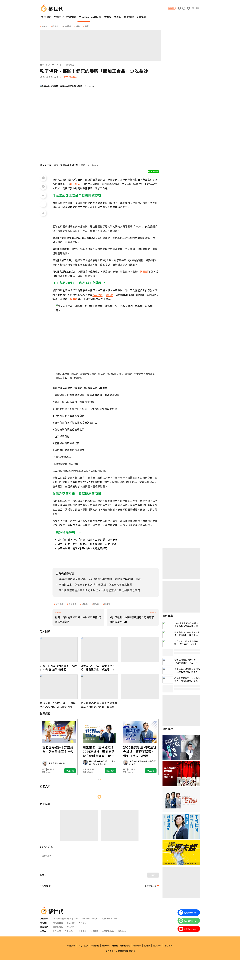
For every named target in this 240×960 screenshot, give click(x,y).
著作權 (115, 945)
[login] (193, 8)
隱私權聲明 (125, 945)
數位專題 (129, 17)
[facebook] (179, 8)
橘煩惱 (107, 17)
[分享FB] (43, 178)
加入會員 (57, 931)
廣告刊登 (71, 922)
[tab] (98, 779)
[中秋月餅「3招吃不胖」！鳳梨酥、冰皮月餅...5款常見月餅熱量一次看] (59, 686)
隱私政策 (122, 931)
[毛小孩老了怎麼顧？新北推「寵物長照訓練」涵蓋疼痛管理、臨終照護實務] (167, 670)
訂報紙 (147, 945)
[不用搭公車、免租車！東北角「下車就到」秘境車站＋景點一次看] (167, 634)
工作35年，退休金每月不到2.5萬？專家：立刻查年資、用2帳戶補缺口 (186, 643)
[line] (184, 8)
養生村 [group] (45, 26)
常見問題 (94, 931)
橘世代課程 (58, 926)
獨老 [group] (87, 26)
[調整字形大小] (43, 213)
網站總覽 (168, 945)
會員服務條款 (108, 931)
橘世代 (43, 64)
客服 (86, 945)
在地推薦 (71, 17)
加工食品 (59, 604)
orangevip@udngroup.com (65, 918)
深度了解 (70, 770)
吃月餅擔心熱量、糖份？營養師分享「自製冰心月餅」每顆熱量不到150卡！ (99, 704)
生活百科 (84, 17)
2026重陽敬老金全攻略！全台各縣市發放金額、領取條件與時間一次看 (187, 625)
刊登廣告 (71, 945)
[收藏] (43, 204)
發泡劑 (96, 604)
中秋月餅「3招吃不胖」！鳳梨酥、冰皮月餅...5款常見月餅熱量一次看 (58, 704)
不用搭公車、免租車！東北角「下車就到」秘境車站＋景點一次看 (187, 634)
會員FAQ (70, 926)
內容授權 (82, 922)
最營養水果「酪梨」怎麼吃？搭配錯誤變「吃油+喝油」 (88, 544)
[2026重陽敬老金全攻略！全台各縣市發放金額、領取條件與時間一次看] (167, 625)
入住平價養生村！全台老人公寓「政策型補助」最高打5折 (187, 679)
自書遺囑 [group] (67, 26)
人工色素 (73, 604)
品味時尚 (96, 17)
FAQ (80, 945)
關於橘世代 (58, 922)
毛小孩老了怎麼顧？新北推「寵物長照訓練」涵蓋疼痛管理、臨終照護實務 (187, 670)
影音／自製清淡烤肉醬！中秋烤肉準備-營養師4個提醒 (58, 667)
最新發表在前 (151, 885)
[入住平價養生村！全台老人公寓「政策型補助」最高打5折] (167, 679)
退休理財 (46, 17)
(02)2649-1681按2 (90, 918)
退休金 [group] (55, 26)
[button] (197, 8)
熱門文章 (167, 615)
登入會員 (69, 931)
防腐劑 (107, 604)
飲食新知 (70, 64)
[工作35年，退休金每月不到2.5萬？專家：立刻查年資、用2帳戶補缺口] (167, 643)
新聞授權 (95, 945)
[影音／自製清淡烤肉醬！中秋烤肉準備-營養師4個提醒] (59, 649)
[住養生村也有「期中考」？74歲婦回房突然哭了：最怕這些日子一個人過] (167, 661)
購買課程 (171, 8)
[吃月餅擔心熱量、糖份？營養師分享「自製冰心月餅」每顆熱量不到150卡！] (99, 686)
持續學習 (59, 17)
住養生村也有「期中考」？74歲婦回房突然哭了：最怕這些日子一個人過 (187, 661)
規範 (42, 875)
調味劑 (85, 604)
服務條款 (106, 945)
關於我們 (157, 945)
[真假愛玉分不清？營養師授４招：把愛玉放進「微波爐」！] (99, 649)
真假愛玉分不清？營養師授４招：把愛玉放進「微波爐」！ (98, 667)
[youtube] (188, 8)
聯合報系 (137, 945)
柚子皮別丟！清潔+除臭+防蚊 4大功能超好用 (82, 548)
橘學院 (117, 17)
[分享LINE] (43, 187)
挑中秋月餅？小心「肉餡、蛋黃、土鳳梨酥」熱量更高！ (89, 539)
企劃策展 (141, 17)
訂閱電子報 (81, 931)
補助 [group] (78, 26)
